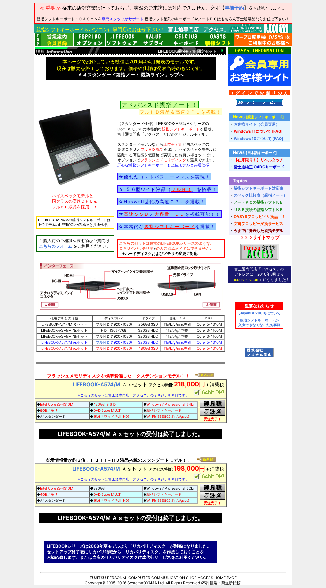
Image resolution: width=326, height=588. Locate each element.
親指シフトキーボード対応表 (258, 188)
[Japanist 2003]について (259, 313)
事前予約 (234, 8)
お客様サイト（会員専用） (257, 124)
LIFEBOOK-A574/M (96, 384)
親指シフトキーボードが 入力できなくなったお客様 (259, 322)
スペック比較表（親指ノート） (260, 195)
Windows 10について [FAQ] (258, 138)
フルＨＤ (103, 342)
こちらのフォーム (56, 245)
